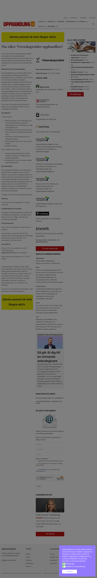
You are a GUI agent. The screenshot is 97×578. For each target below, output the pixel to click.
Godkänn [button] (70, 571)
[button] (85, 571)
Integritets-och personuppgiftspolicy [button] (74, 561)
